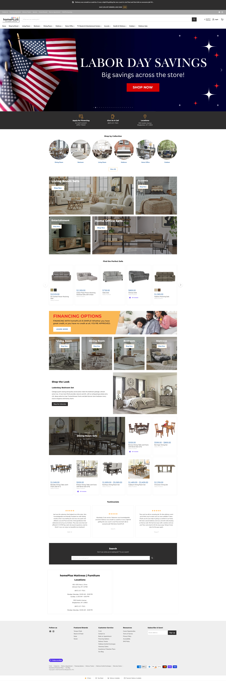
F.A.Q (100, 631)
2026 (124, 7)
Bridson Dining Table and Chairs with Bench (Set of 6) (86, 486)
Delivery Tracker (26, 12)
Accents (107, 26)
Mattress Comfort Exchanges (106, 644)
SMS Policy (126, 641)
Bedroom (37, 26)
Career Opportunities (129, 631)
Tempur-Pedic (78, 631)
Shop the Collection (59, 404)
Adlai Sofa (105, 293)
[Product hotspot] (131, 388)
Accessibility (126, 639)
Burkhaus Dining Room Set (111, 485)
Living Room (26, 26)
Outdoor (132, 26)
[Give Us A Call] (113, 120)
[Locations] (145, 120)
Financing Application (15, 12)
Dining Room (48, 26)
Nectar (76, 639)
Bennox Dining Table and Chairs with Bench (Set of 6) (138, 446)
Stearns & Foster (78, 634)
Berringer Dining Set (160, 445)
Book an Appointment (54, 12)
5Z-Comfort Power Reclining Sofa (59, 297)
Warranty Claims (103, 646)
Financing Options (103, 639)
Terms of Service (128, 634)
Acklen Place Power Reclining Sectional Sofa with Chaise (85, 294)
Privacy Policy (127, 636)
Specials (35, 12)
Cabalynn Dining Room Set (136, 485)
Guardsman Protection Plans (106, 649)
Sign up (172, 633)
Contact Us (5, 12)
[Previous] (45, 285)
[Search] (194, 19)
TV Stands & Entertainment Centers (89, 26)
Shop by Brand (14, 26)
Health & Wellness (119, 26)
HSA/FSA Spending (67, 12)
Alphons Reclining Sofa (161, 297)
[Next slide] (221, 70)
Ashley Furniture (54, 300)
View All (113, 169)
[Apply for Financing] (81, 120)
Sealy (75, 636)
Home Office (69, 26)
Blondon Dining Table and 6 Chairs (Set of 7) (59, 486)
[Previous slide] (5, 70)
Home (4, 26)
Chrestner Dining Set (161, 485)
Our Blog (101, 652)
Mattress (59, 26)
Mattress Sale (143, 26)
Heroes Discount (43, 12)
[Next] (180, 285)
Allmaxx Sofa (132, 293)
